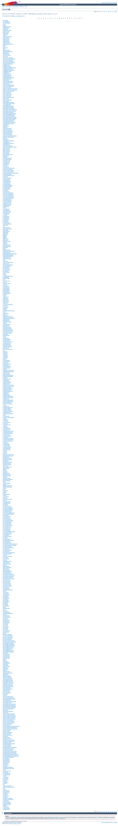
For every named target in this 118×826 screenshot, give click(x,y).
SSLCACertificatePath (7, 679)
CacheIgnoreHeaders (7, 169)
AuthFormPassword (7, 94)
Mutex (4, 481)
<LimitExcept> (6, 406)
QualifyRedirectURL (7, 561)
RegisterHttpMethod (7, 571)
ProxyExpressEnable (7, 510)
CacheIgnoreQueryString (8, 171)
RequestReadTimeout (7, 589)
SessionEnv (5, 653)
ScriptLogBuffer (6, 615)
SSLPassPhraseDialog (8, 711)
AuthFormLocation (7, 87)
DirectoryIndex (6, 263)
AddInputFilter (6, 39)
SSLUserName (6, 758)
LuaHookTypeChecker (8, 441)
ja (108, 11)
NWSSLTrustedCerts (7, 485)
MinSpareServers (7, 474)
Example (5, 284)
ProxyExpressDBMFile (8, 508)
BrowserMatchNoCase (8, 154)
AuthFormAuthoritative (8, 82)
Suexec (4, 769)
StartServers (5, 763)
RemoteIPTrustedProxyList (9, 578)
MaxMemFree (6, 457)
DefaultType (5, 247)
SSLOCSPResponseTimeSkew (9, 706)
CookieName (6, 220)
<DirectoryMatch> (7, 266)
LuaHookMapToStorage (8, 438)
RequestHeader (6, 588)
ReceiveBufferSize (7, 563)
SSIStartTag (5, 674)
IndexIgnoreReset (7, 364)
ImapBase (5, 355)
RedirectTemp (6, 568)
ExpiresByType (6, 287)
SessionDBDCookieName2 (9, 644)
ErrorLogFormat (6, 283)
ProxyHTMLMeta (6, 530)
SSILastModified (6, 671)
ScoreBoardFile (6, 608)
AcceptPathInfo (6, 21)
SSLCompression (7, 691)
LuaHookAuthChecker (7, 432)
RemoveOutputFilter (7, 586)
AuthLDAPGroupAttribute (8, 112)
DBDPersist (5, 240)
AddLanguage (6, 40)
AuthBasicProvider (7, 66)
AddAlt (4, 25)
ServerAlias (5, 624)
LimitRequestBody (7, 408)
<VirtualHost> (6, 800)
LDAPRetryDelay (6, 395)
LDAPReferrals (6, 392)
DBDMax (5, 236)
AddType (5, 45)
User (4, 788)
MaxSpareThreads (7, 464)
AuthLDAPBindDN (7, 104)
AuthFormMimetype (7, 93)
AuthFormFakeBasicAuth (8, 86)
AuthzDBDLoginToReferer (8, 140)
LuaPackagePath (6, 448)
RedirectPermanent (7, 567)
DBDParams (5, 238)
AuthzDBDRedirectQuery (8, 143)
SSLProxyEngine (6, 725)
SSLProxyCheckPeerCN (8, 720)
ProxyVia (5, 560)
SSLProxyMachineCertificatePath (10, 728)
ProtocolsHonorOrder (7, 499)
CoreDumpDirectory (7, 223)
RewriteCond (6, 597)
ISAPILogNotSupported (8, 375)
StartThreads (6, 764)
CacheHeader (6, 166)
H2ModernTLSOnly (7, 321)
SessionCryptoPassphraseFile (9, 641)
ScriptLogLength (6, 617)
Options (4, 488)
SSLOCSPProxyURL (7, 702)
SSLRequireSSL (6, 737)
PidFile (4, 493)
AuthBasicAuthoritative (8, 63)
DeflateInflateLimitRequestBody (10, 253)
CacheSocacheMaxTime (8, 194)
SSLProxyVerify (6, 731)
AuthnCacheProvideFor (8, 130)
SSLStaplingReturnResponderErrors (11, 754)
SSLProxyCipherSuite (7, 723)
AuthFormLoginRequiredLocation (10, 88)
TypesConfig (5, 779)
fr (106, 11)
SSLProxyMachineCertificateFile (10, 727)
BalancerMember (6, 150)
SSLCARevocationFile (7, 684)
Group (4, 311)
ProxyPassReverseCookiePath (9, 545)
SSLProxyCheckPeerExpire (9, 721)
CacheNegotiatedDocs (8, 185)
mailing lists (62, 818)
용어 (112, 2)
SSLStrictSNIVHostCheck (8, 757)
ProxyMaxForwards (7, 536)
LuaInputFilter (6, 443)
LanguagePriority (6, 381)
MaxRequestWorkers (7, 462)
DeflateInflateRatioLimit (8, 256)
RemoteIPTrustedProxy (8, 577)
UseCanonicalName (7, 785)
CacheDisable (6, 163)
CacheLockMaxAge (7, 177)
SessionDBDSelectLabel (8, 650)
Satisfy (4, 607)
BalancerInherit (6, 149)
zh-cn (115, 11)
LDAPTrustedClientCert (8, 400)
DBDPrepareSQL (6, 241)
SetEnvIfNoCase (6, 663)
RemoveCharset (6, 579)
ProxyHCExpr (6, 515)
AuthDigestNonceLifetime (8, 77)
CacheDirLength (6, 160)
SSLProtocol (5, 712)
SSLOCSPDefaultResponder (9, 699)
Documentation (15, 6)
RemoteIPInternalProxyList (9, 574)
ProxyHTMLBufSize (7, 519)
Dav (4, 226)
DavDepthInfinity (6, 227)
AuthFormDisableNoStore (8, 84)
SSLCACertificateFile (7, 677)
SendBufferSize (6, 622)
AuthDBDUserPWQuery (8, 68)
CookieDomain (6, 217)
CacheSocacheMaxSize (8, 192)
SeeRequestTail (6, 620)
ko (110, 11)
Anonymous (5, 56)
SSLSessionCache (7, 738)
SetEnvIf (5, 660)
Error (4, 279)
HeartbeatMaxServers (7, 341)
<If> (4, 350)
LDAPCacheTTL (6, 383)
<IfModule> (5, 352)
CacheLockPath (6, 179)
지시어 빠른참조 (18, 16)
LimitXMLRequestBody (8, 413)
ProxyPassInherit (6, 539)
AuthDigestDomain (7, 76)
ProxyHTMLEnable (7, 522)
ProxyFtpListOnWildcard (8, 514)
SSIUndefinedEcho (7, 676)
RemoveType (6, 587)
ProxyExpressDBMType (8, 509)
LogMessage (6, 427)
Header (4, 336)
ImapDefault (5, 356)
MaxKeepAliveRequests (8, 455)
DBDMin (5, 237)
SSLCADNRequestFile (8, 680)
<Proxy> (5, 500)
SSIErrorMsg (6, 669)
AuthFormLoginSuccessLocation (10, 89)
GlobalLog (5, 308)
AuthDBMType (6, 72)
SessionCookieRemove (8, 637)
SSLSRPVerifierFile (7, 744)
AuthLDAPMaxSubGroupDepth (9, 117)
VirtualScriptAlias (6, 801)
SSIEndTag (5, 668)
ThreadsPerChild (6, 773)
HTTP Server (8, 6)
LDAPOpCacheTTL (7, 390)
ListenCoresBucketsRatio (8, 417)
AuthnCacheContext (7, 128)
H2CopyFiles (6, 313)
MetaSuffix (5, 472)
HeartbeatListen (6, 340)
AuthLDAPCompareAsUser (9, 108)
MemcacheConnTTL (7, 467)
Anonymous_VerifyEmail (8, 61)
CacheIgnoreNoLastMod (8, 170)
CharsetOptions (6, 210)
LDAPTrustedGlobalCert (8, 401)
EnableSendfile (6, 278)
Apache (3, 6)
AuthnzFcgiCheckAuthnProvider (10, 135)
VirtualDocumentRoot (7, 798)
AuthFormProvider (7, 96)
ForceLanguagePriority (8, 304)
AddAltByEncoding (7, 26)
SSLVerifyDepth (6, 762)
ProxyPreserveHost (7, 546)
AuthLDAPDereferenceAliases (9, 111)
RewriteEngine (6, 598)
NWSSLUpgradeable (7, 486)
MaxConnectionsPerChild (8, 454)
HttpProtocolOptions (7, 346)
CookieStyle (5, 221)
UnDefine (5, 780)
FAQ (109, 2)
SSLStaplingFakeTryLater (8, 748)
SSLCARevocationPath (8, 685)
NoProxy (5, 484)
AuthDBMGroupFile (7, 71)
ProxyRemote (6, 548)
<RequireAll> (6, 592)
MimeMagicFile (6, 473)
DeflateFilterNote (6, 252)
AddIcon (5, 35)
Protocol (5, 495)
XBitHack (5, 805)
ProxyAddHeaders (7, 501)
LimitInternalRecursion (8, 407)
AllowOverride (6, 53)
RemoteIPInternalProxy (8, 573)
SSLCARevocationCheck (8, 682)
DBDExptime (5, 232)
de (99, 11)
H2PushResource (7, 326)
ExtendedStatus (6, 289)
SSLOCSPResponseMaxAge (9, 705)
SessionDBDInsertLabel (8, 648)
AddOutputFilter (6, 42)
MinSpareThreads (7, 475)
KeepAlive (5, 377)
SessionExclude (6, 654)
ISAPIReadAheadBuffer (8, 376)
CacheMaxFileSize (7, 181)
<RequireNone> (6, 594)
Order (4, 489)
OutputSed (5, 490)
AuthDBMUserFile (7, 73)
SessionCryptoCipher (7, 638)
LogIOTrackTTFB (7, 424)
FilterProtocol (6, 300)
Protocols (5, 498)
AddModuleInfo (6, 41)
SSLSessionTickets (7, 742)
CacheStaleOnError (7, 199)
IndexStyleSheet (6, 367)
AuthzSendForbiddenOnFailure (9, 146)
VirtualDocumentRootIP (8, 799)
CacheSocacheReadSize (8, 196)
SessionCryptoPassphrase (8, 640)
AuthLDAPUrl (6, 124)
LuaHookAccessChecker (8, 431)
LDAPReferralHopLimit (8, 391)
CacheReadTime (6, 189)
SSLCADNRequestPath (8, 681)
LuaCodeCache (6, 429)
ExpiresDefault (6, 288)
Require (4, 591)
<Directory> (5, 261)
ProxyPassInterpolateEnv (8, 540)
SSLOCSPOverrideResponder (9, 701)
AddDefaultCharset (7, 30)
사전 (53, 13)
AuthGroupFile (6, 101)
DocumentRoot (6, 268)
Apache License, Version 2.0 (15, 823)
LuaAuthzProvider (7, 428)
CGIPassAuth (6, 206)
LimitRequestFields (7, 409)
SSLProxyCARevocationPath (9, 718)
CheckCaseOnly (6, 212)
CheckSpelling (6, 213)
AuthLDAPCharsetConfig (8, 107)
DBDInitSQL (5, 233)
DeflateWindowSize (7, 258)
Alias (4, 46)
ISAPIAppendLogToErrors (8, 370)
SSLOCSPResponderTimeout (9, 703)
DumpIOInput (6, 271)
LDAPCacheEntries (7, 382)
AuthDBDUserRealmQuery (8, 70)
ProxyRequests (6, 551)
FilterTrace (5, 303)
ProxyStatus (5, 557)
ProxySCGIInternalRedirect (9, 552)
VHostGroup (5, 793)
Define (4, 248)
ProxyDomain (6, 505)
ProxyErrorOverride (7, 506)
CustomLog (5, 225)
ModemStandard (6, 478)
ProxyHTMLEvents (7, 524)
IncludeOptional (6, 360)
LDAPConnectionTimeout (8, 386)
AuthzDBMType (6, 144)
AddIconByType (6, 37)
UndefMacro (5, 782)
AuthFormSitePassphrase (8, 97)
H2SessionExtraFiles (7, 329)
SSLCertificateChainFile (8, 686)
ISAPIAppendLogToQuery (8, 371)
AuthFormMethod (7, 92)
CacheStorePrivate (7, 202)
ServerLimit (5, 625)
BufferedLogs (6, 155)
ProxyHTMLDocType (7, 521)
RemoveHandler (6, 582)
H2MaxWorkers (6, 319)
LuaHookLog (6, 437)
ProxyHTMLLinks (6, 529)
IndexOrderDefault (7, 366)
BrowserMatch (6, 153)
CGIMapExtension (7, 205)
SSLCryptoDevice (7, 692)
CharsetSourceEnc (7, 211)
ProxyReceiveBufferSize (8, 547)
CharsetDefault (6, 209)
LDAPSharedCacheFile (8, 396)
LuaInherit (5, 442)
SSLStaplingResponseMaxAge (9, 752)
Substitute (5, 766)
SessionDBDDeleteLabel (8, 646)
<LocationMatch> (6, 422)
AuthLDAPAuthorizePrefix (8, 102)
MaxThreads (5, 465)
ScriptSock (5, 618)
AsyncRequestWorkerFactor (9, 62)
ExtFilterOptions (6, 292)
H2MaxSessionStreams (8, 316)
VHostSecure (6, 795)
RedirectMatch (6, 566)
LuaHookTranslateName (8, 439)
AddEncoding (6, 32)
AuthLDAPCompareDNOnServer (10, 109)
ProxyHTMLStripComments (9, 531)
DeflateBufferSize (7, 249)
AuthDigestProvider (7, 78)
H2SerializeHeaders (7, 328)
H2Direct (5, 314)
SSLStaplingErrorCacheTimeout (10, 747)
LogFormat (5, 423)
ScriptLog (5, 614)
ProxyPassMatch (6, 541)
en (102, 11)
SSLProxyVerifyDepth (7, 732)
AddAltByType (6, 27)
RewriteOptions (6, 601)
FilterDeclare (6, 299)
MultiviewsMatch (6, 480)
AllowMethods (6, 52)
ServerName (5, 627)
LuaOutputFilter (6, 445)
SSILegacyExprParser (7, 672)
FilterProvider (6, 302)
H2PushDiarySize (7, 324)
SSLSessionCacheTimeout (8, 739)
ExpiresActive (6, 285)
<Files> (4, 295)
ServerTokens (6, 632)
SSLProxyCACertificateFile (8, 713)
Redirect (5, 565)
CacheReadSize (6, 187)
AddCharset (5, 29)
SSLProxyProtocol (7, 730)
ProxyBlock (5, 504)
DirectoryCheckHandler (8, 262)
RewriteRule (5, 602)
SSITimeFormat (6, 675)
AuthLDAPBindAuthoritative (9, 103)
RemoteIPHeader (7, 572)
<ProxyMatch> (6, 535)
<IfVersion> (5, 354)
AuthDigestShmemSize (8, 81)
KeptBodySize (6, 380)
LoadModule (5, 419)
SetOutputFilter (6, 666)
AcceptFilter (5, 20)
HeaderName (6, 338)
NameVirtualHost (6, 483)
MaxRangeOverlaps (7, 458)
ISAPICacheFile (6, 372)
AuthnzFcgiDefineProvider (8, 137)
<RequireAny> (6, 593)
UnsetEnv (5, 783)
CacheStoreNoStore (7, 201)
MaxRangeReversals (7, 459)
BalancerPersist (6, 151)
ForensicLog (5, 307)
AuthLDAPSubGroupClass (8, 123)
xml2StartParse (6, 809)
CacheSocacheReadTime (8, 197)
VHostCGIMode (6, 790)
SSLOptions (5, 710)
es (104, 11)
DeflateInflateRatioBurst (8, 254)
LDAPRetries (6, 393)
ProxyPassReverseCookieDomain (10, 543)
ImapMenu (5, 357)
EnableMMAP (6, 277)
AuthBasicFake (6, 65)
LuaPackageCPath (7, 447)
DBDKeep (5, 235)
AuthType (5, 138)
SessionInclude (6, 656)
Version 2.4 (21, 6)
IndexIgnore (5, 362)
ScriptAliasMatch (6, 612)
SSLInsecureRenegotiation (9, 697)
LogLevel (5, 426)
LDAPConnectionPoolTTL (8, 385)
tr (112, 11)
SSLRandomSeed (7, 733)
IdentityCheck (6, 347)
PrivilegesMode (6, 494)
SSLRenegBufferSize (7, 735)
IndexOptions (6, 365)
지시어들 (106, 2)
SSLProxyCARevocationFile (9, 717)
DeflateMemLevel (7, 257)
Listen (4, 414)
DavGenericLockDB (7, 228)
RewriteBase (5, 596)
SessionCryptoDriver (7, 639)
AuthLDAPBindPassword (8, 106)
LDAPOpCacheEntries (8, 388)
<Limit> (4, 405)
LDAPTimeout (6, 398)
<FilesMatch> (6, 297)
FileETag (5, 294)
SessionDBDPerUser (7, 649)
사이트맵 (115, 2)
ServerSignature (6, 630)
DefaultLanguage (6, 244)
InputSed (5, 369)
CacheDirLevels (6, 161)
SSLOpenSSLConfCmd (8, 708)
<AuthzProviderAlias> (7, 145)
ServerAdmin (6, 623)
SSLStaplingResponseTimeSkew (10, 753)
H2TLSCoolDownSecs (8, 331)
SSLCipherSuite (6, 690)
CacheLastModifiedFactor (8, 175)
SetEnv (4, 659)
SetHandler (5, 664)
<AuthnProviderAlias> (7, 134)
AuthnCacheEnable (7, 129)
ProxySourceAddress (7, 556)
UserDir (4, 789)
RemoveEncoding (7, 581)
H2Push (4, 323)
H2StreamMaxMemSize (8, 330)
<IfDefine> (5, 351)
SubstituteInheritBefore (8, 767)
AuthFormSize (6, 98)
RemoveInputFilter (7, 583)
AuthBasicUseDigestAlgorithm (9, 67)
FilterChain (5, 298)
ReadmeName (6, 562)
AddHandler (5, 34)
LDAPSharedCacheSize (8, 397)
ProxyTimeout (6, 558)
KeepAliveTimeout (7, 378)
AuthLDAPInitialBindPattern (9, 115)
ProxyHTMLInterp (7, 527)
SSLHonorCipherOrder (8, 696)
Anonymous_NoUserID (8, 60)
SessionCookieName (7, 634)
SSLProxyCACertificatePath (9, 715)
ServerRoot (5, 629)
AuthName (5, 127)
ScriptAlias (5, 610)
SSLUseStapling (6, 759)
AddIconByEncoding (7, 36)
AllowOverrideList (7, 55)
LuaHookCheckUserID (8, 433)
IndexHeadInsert (6, 361)
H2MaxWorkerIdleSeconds (9, 318)
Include (4, 359)
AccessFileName (6, 22)
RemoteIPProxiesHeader (8, 576)
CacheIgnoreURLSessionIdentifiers (10, 173)
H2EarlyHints (6, 315)
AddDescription (6, 31)
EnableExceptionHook (7, 276)
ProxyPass (5, 537)
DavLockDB (5, 230)
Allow (4, 48)
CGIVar (4, 207)
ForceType (5, 305)
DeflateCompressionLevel (8, 251)
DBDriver (5, 242)
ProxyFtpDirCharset (7, 511)
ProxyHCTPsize (6, 517)
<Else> (4, 273)
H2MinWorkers (6, 320)
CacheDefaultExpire (7, 158)
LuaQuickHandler (7, 449)
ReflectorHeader (6, 570)
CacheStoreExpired (7, 200)
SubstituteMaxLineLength (8, 768)
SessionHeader (6, 655)
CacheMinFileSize (7, 184)
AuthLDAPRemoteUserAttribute (10, 118)
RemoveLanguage (7, 584)
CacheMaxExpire (6, 180)
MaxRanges (5, 460)
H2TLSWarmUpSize (7, 333)
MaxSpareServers (7, 463)
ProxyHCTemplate (7, 516)
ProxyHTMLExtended (7, 525)
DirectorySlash (6, 267)
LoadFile (5, 418)
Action (4, 24)
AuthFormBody (6, 83)
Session (4, 633)
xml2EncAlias (6, 806)
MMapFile (5, 476)
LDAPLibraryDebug (7, 387)
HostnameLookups (7, 345)
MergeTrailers (6, 468)
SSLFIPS (5, 695)
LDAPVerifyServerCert (8, 403)
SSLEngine (5, 694)
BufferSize (5, 156)
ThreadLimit (5, 772)
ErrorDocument (6, 280)
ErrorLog (5, 282)
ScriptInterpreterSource (8, 613)
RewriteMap (5, 599)
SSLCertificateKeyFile (7, 689)
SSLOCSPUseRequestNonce (9, 707)
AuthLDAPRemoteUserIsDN (9, 119)
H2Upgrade (5, 334)
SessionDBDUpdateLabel (8, 651)
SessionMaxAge (6, 658)
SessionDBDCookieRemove (9, 645)
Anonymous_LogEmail (8, 57)
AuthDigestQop (6, 79)
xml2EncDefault (6, 808)
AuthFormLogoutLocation (8, 91)
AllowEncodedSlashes (7, 51)
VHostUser (5, 797)
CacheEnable (6, 164)
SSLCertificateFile (7, 687)
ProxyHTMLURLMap (7, 532)
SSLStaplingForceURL (8, 749)
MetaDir (4, 469)
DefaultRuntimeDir (7, 246)
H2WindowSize (6, 335)
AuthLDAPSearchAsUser (8, 120)
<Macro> (5, 453)
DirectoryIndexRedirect (8, 264)
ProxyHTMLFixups (7, 526)
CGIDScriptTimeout (7, 204)
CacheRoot (5, 190)
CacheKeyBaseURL (7, 174)
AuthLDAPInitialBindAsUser (9, 114)
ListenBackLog (6, 416)
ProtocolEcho (6, 496)
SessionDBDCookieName (8, 643)
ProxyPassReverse (7, 542)
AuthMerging (6, 125)
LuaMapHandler (6, 444)
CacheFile (5, 165)
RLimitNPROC (6, 606)
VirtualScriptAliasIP (7, 803)
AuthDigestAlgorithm (7, 75)
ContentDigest (6, 216)
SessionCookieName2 (8, 635)
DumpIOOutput (6, 272)
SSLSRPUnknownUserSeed (9, 743)
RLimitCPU (5, 603)
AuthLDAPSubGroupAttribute (9, 122)
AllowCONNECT (6, 50)
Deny (4, 259)
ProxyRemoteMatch (7, 550)
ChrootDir (5, 215)
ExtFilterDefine (6, 290)
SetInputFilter (6, 665)
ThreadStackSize (6, 774)
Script (4, 609)
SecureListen (6, 619)
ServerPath (5, 628)
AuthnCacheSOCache (7, 132)
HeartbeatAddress (7, 339)
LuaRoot (5, 450)
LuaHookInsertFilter (7, 436)
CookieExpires (6, 218)
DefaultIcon (5, 243)
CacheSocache (6, 191)
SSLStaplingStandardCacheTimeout (11, 756)
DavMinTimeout (6, 231)
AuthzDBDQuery (6, 142)
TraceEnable (5, 777)
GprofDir (5, 309)
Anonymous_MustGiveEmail (9, 58)
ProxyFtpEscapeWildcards (8, 512)
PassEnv (5, 491)
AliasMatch (5, 47)
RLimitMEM (5, 604)
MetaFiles (5, 470)
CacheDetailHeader (7, 159)
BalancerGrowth (6, 148)
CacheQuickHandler (7, 186)
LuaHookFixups (6, 434)
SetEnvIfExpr (6, 661)
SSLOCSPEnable (6, 700)
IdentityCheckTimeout (7, 349)
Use (4, 784)
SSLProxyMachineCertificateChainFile (11, 726)
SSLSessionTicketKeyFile (8, 741)
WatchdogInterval (7, 804)
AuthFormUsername (7, 99)
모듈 (102, 2)
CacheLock (5, 176)
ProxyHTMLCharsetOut (8, 520)
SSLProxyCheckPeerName (9, 722)
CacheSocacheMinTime (8, 195)
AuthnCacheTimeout (7, 133)
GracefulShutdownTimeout (8, 310)
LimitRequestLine (7, 412)
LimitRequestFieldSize (8, 411)
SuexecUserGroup (7, 770)
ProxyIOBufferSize (7, 534)
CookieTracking (6, 222)
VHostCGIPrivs (6, 792)
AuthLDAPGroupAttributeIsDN (9, 113)
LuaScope (5, 452)
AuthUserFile (6, 139)
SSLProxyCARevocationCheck (9, 716)
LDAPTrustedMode (7, 402)
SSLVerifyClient (6, 761)
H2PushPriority (6, 325)
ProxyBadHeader (6, 503)
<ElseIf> (4, 274)
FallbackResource (7, 293)
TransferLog (5, 778)
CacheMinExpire (6, 182)
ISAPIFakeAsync (6, 374)
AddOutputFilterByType (8, 44)
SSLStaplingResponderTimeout (10, 751)
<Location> (5, 421)
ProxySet (5, 555)
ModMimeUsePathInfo (8, 479)
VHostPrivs (5, 794)
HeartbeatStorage (7, 343)
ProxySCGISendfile (7, 553)
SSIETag (5, 670)
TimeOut (5, 775)
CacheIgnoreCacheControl (9, 168)
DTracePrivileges (6, 269)
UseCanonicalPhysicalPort (8, 787)
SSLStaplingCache (7, 746)
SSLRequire (5, 736)
